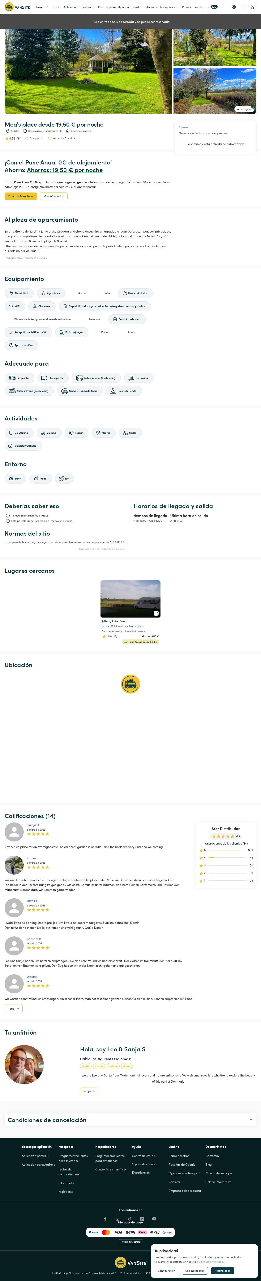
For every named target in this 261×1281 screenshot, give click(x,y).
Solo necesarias (194, 1270)
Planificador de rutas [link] (199, 7)
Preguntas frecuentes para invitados (73, 1158)
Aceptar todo (223, 1270)
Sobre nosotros (179, 1156)
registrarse (65, 1192)
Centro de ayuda (143, 1156)
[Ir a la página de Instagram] (117, 1217)
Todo (11, 1008)
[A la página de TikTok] (129, 1217)
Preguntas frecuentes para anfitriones (110, 1158)
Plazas (39, 7)
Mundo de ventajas (219, 1173)
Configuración (166, 1270)
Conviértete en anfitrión (111, 1169)
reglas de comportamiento (69, 1171)
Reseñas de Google (182, 1164)
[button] (234, 7)
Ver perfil (89, 1091)
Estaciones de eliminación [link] (161, 7)
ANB (148, 1273)
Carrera (174, 1182)
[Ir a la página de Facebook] (105, 1217)
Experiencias (141, 1172)
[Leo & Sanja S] (24, 1064)
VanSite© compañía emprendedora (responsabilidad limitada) (84, 1273)
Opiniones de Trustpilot (184, 1173)
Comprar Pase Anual (20, 196)
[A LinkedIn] (141, 1217)
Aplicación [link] (71, 7)
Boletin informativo (218, 1182)
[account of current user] (249, 7)
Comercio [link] (87, 7)
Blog (209, 1164)
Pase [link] (56, 7)
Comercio (212, 1156)
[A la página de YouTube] (154, 1217)
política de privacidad (210, 1261)
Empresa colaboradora (185, 1191)
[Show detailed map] (130, 736)
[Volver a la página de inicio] (17, 6)
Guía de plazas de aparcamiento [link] (119, 7)
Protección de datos (130, 1273)
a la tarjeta (66, 1183)
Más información (54, 196)
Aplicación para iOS (35, 1156)
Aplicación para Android (38, 1164)
